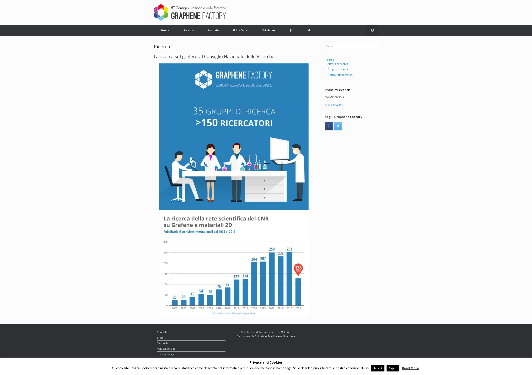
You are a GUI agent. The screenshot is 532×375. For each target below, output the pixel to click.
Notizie (213, 30)
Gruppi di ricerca (338, 69)
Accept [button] (378, 368)
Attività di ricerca (338, 64)
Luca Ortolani (283, 332)
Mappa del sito (166, 348)
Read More (410, 368)
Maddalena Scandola (281, 336)
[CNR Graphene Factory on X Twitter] (338, 126)
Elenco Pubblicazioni (340, 75)
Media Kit (163, 343)
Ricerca (189, 30)
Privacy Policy (165, 354)
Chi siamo (268, 30)
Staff (160, 337)
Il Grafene (240, 30)
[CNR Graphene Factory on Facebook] (329, 126)
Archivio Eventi (334, 105)
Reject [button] (393, 368)
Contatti (162, 332)
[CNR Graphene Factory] (190, 12)
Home (165, 30)
